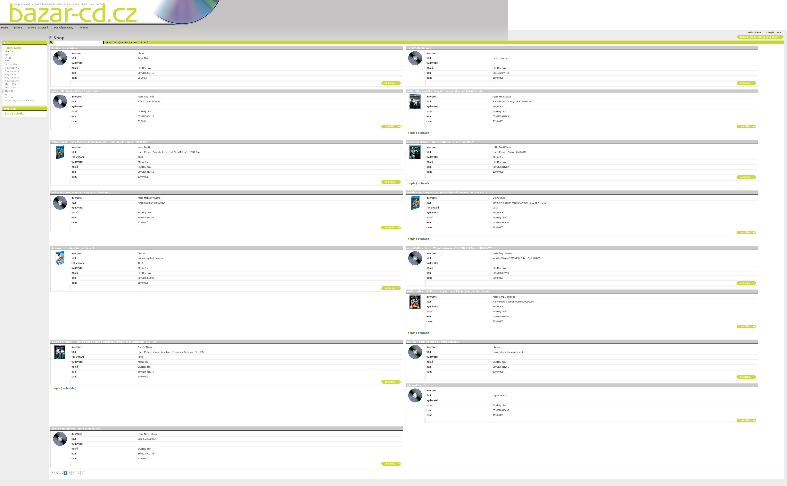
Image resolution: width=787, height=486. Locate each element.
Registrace (774, 32)
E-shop (18, 27)
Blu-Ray (9, 90)
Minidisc (9, 97)
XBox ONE (10, 87)
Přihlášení (754, 32)
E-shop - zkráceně (38, 27)
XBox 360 (10, 84)
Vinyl (7, 94)
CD (6, 54)
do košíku (390, 83)
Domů (4, 27)
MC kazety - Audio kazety (19, 100)
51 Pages (57, 473)
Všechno (9, 51)
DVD (7, 61)
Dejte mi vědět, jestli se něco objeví (759, 37)
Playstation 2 (12, 71)
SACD (8, 58)
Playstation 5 (12, 81)
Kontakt (84, 27)
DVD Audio (11, 64)
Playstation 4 (12, 77)
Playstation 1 (12, 68)
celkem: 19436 (138, 42)
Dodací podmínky (63, 27)
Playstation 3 (12, 74)
